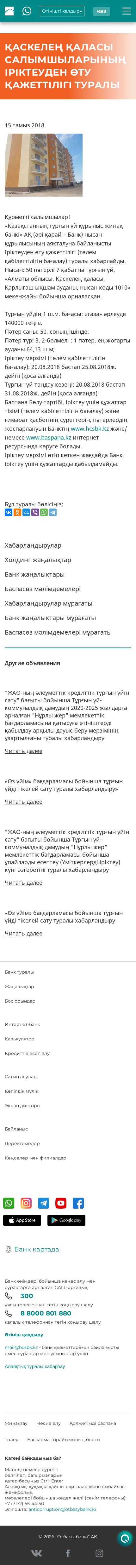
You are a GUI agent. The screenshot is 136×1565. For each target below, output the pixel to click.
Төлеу (11, 1439)
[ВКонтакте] (8, 512)
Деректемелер (22, 1143)
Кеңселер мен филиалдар (35, 1158)
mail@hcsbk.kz (21, 1347)
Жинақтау (16, 1423)
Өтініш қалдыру (24, 1335)
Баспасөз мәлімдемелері (43, 588)
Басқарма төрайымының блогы (63, 1439)
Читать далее (23, 751)
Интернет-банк (22, 1024)
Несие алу (48, 1423)
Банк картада (36, 1249)
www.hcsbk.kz (90, 428)
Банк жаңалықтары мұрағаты (50, 617)
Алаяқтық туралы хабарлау (35, 1366)
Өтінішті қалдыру (62, 11)
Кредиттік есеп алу (27, 1053)
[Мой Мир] (26, 512)
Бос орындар (20, 1001)
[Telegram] (53, 512)
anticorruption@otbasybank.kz (62, 1509)
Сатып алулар (21, 1076)
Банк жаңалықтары (35, 574)
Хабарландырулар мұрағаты (49, 603)
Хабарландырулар (33, 545)
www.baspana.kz (48, 437)
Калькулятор (19, 1039)
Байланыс (16, 1129)
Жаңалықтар (19, 986)
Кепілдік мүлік (21, 1091)
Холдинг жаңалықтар (38, 559)
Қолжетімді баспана (93, 1423)
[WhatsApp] (44, 512)
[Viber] (35, 512)
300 (27, 1296)
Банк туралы (19, 972)
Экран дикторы (22, 1105)
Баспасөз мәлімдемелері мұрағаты (58, 632)
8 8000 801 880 (46, 1313)
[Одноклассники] (17, 512)
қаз (101, 11)
